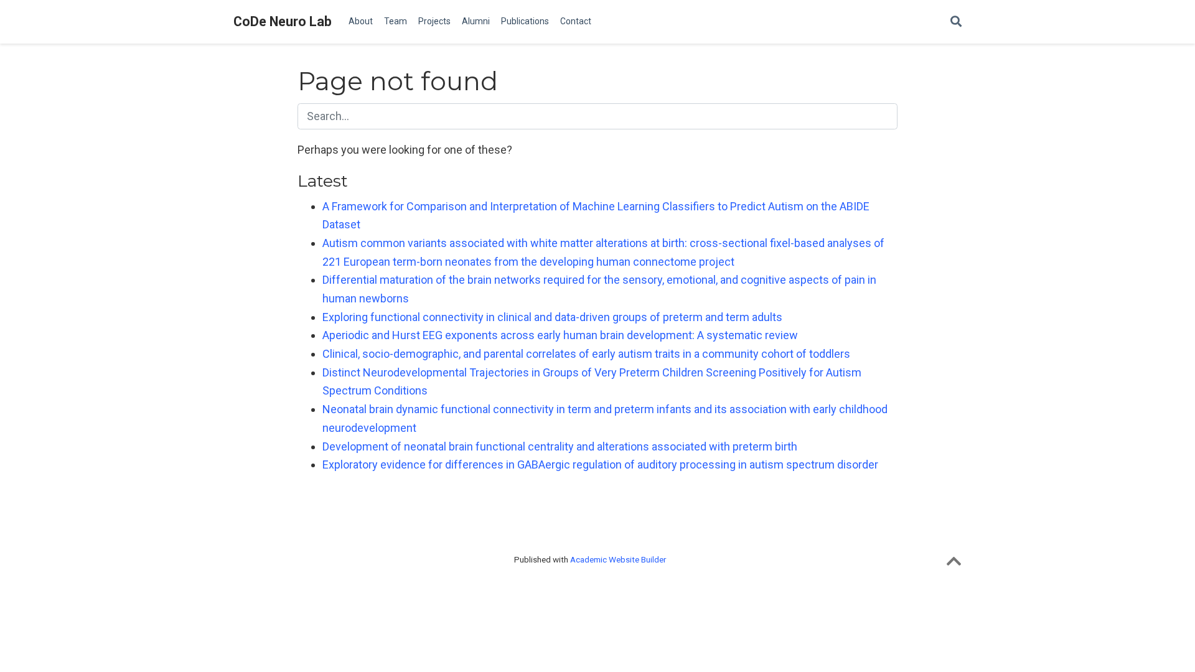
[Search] (956, 22)
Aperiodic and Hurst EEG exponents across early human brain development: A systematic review (560, 335)
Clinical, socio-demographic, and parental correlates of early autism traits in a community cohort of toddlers (586, 353)
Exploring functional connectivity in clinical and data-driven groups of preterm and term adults (552, 317)
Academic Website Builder (618, 559)
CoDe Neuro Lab (282, 21)
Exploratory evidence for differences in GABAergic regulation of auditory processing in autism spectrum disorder (600, 464)
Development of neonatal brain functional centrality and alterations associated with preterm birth (559, 446)
